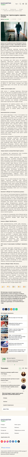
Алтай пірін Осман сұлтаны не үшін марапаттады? (10, 379)
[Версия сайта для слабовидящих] (23, 4)
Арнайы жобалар (4, 433)
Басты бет (5, 9)
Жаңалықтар (13, 9)
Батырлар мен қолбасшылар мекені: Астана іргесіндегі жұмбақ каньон (10, 386)
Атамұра (21, 9)
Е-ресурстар (3, 427)
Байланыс (17, 427)
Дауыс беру (6, 409)
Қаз (17, 4)
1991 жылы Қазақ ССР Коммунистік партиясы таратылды (15, 360)
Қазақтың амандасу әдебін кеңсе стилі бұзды (9, 373)
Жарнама (17, 433)
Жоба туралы (18, 424)
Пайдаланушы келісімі (20, 430)
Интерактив (3, 430)
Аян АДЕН (6, 19)
